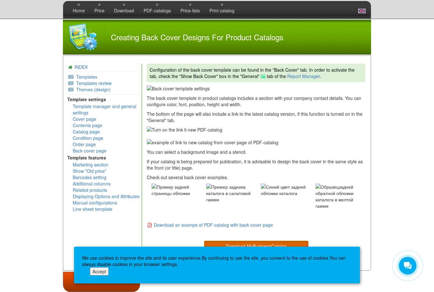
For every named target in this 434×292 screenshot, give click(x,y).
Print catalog (221, 10)
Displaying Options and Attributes (106, 196)
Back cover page (89, 150)
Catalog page (86, 131)
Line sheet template (92, 209)
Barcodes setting (89, 177)
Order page (84, 144)
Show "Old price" (89, 171)
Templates (85, 77)
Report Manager (303, 76)
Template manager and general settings (104, 109)
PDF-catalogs (157, 10)
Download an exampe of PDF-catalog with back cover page (213, 225)
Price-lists (190, 10)
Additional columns (92, 183)
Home (79, 10)
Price (99, 10)
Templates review (93, 83)
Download (124, 10)
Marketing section (90, 164)
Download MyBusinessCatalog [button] (256, 246)
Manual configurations (95, 202)
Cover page (84, 119)
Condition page (88, 138)
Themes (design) (92, 89)
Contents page (87, 125)
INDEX (81, 67)
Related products (90, 190)
